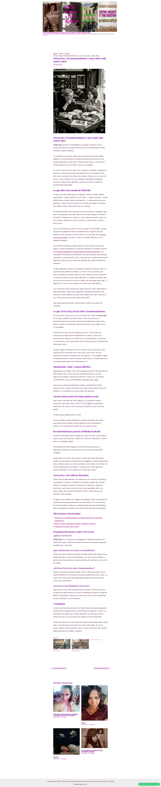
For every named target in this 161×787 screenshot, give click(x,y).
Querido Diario (56, 716)
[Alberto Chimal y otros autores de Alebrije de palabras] (80, 644)
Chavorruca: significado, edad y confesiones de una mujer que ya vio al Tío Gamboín (65, 714)
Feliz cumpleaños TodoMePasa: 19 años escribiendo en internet (92, 750)
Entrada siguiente (102, 668)
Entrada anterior (58, 668)
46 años (83, 723)
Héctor (79, 400)
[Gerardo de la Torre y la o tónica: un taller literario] (61, 644)
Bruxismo (56, 757)
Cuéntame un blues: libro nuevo (67, 526)
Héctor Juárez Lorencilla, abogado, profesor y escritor (75, 523)
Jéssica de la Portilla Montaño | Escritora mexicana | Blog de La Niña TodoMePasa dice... (67, 32)
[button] (149, 784)
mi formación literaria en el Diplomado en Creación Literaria (76, 252)
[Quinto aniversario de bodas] (99, 639)
